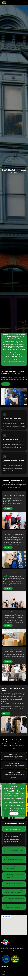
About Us (3, 971)
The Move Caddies (14, 377)
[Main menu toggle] (25, 2)
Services (3, 974)
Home (2, 969)
